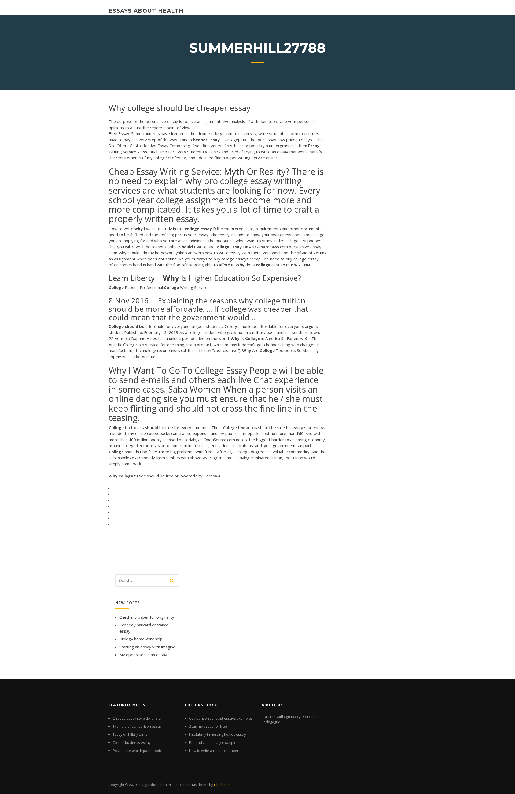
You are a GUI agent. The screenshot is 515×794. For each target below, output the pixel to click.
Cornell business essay (132, 742)
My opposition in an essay (143, 654)
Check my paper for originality (146, 617)
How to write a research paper (213, 750)
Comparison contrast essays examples (221, 718)
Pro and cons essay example (212, 742)
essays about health (146, 11)
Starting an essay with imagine (147, 647)
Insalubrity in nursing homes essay (217, 734)
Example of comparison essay (137, 726)
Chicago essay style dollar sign (138, 718)
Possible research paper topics (138, 750)
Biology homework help (141, 638)
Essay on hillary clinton (131, 734)
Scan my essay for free (208, 726)
